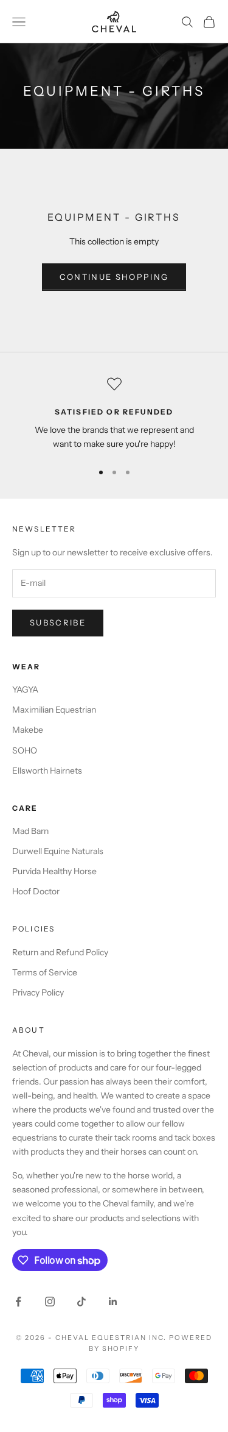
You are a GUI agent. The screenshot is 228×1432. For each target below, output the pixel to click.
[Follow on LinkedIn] (113, 1301)
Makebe (27, 729)
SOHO (24, 750)
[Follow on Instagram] (50, 1301)
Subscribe (58, 622)
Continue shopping (114, 277)
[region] (114, 414)
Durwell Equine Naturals (57, 851)
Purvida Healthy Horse (54, 871)
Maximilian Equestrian (54, 709)
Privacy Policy (38, 992)
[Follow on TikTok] (81, 1301)
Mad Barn (30, 830)
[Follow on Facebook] (18, 1301)
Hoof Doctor (36, 891)
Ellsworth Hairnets (47, 770)
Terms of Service (44, 972)
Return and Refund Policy (60, 952)
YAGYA (25, 689)
